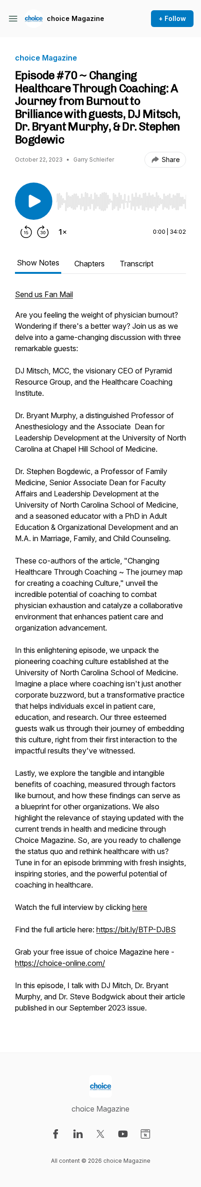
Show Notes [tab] (38, 262)
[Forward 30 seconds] (43, 231)
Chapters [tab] (89, 263)
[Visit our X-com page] (100, 1134)
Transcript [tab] (136, 263)
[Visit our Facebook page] (55, 1134)
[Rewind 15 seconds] (26, 231)
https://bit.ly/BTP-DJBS (136, 929)
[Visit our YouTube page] (123, 1134)
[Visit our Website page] (145, 1134)
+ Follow (172, 18)
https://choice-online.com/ (60, 963)
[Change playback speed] (62, 231)
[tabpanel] (100, 656)
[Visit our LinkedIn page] (78, 1134)
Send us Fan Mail (44, 294)
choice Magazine (75, 18)
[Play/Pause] (33, 201)
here (139, 907)
